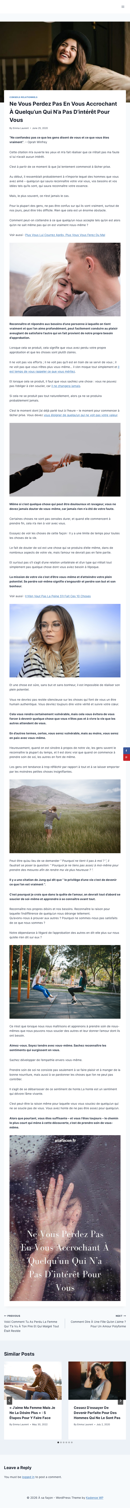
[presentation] (33, 1381)
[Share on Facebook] (126, 750)
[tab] (58, 1442)
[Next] (120, 1401)
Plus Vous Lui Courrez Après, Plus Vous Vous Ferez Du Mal (65, 235)
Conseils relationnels (23, 97)
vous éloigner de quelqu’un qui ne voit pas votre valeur (80, 415)
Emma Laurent (21, 128)
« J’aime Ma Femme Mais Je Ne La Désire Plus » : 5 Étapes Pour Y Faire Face (32, 1413)
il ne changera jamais (65, 386)
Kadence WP (94, 1497)
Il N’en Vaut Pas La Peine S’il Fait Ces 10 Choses (58, 596)
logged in (28, 1477)
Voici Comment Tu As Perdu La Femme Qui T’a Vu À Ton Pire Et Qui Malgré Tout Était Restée (31, 1324)
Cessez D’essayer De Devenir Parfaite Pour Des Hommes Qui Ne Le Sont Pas (97, 1413)
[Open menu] (123, 6)
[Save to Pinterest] (126, 757)
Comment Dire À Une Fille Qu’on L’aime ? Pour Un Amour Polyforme (98, 1321)
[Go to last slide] (9, 1401)
